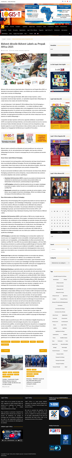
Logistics (55, 328)
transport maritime (60, 363)
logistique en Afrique (60, 331)
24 (51, 226)
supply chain (5, 344)
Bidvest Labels (25, 341)
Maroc (54, 337)
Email (51, 49)
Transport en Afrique (60, 357)
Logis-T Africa (64, 324)
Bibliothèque (5, 33)
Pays (26, 33)
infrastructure (55, 321)
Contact (31, 33)
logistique (64, 328)
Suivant (42, 350)
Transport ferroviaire (60, 360)
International (64, 30)
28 (62, 226)
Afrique (65, 279)
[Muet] (19, 440)
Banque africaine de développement (60, 302)
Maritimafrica (4, 1)
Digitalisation (22, 30)
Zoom (10, 33)
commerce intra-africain (60, 312)
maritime (65, 334)
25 (54, 226)
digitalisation (65, 315)
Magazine (41, 30)
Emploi (9, 30)
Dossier (57, 26)
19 (57, 223)
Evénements (57, 30)
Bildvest (33, 341)
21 (62, 223)
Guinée (4, 374)
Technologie (64, 347)
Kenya (54, 324)
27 (60, 226)
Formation (15, 30)
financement (64, 318)
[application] (12, 436)
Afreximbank (56, 279)
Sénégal (54, 347)
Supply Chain (32, 26)
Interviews (4, 30)
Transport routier (6, 376)
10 (51, 220)
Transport (18, 26)
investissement (64, 321)
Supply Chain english (18, 33)
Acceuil (6, 26)
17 (51, 223)
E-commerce (51, 26)
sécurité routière (64, 344)
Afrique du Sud (16, 341)
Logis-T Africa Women (32, 30)
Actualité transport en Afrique (60, 276)
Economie (55, 318)
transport (65, 350)
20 (60, 223)
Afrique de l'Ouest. (60, 292)
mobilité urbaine (63, 337)
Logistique (25, 26)
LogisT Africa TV (48, 30)
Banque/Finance (63, 299)
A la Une (12, 26)
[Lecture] (3, 440)
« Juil (51, 236)
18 (54, 223)
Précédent (6, 350)
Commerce (39, 26)
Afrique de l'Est (60, 289)
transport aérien (59, 354)
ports (67, 341)
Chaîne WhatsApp (11, 1)
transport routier (56, 367)
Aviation (54, 299)
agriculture (65, 295)
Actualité (16, 50)
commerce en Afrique (60, 308)
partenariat (60, 341)
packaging (40, 341)
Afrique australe (6, 341)
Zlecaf (44, 26)
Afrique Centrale (60, 286)
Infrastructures (63, 26)
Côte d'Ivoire (16, 372)
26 (57, 226)
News (53, 341)
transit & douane (56, 350)
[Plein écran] (21, 440)
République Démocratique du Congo (34, 371)
